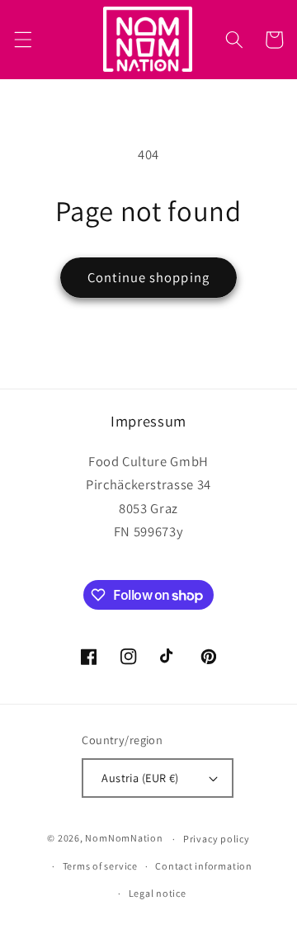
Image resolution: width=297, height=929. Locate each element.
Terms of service (100, 866)
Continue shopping (148, 277)
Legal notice (157, 893)
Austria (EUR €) (140, 777)
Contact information (203, 866)
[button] (22, 39)
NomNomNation (124, 838)
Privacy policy (216, 838)
